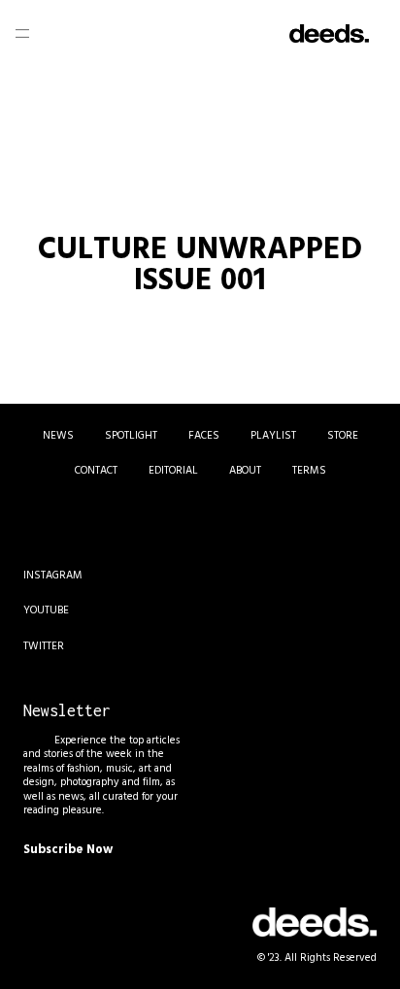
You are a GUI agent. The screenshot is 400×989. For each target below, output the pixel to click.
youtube (46, 610)
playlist (273, 436)
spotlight (131, 436)
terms (309, 470)
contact (96, 470)
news (58, 436)
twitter (43, 646)
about (245, 470)
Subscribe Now (68, 849)
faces (203, 436)
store (342, 436)
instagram (53, 575)
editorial (173, 470)
